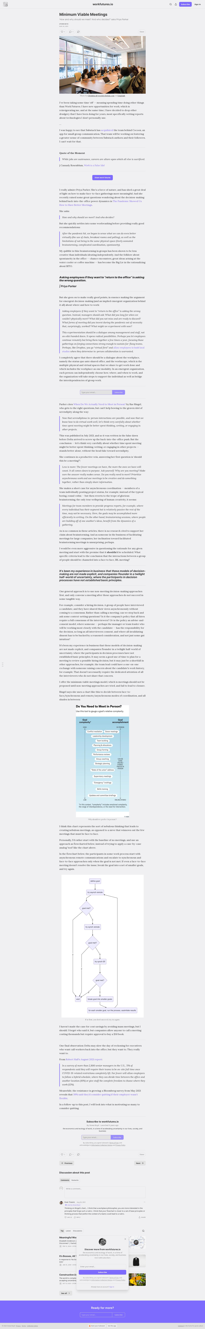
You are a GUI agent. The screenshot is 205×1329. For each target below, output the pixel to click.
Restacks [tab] (75, 1180)
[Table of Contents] (2, 664)
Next (138, 1163)
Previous (68, 1163)
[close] (125, 1239)
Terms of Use (114, 1278)
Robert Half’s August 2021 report (84, 1059)
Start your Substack (98, 1326)
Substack (181, 1326)
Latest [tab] (68, 1231)
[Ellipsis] (144, 1202)
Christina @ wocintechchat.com (101, 96)
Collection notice (32, 1326)
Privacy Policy (120, 1280)
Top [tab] (62, 1231)
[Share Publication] (175, 4)
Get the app (112, 1326)
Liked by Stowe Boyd (73, 1205)
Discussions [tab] (77, 1231)
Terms (24, 1326)
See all (64, 1293)
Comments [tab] (65, 1180)
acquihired (107, 130)
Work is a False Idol (94, 165)
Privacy (18, 1326)
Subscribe (185, 4)
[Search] (170, 4)
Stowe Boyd (63, 24)
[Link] (56, 279)
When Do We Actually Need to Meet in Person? (99, 404)
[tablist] (69, 1180)
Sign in (198, 4)
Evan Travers (70, 1202)
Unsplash (121, 96)
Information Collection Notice (101, 1280)
